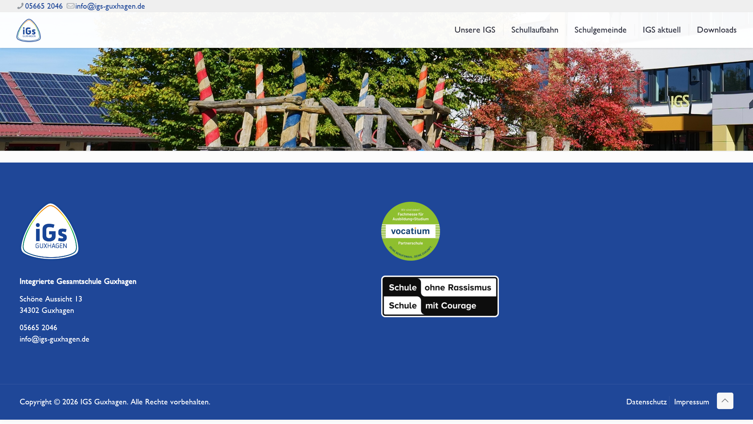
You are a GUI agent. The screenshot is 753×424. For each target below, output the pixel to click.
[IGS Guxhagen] (28, 30)
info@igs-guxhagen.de (110, 6)
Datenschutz (646, 401)
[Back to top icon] (725, 401)
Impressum (691, 401)
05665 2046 (44, 6)
